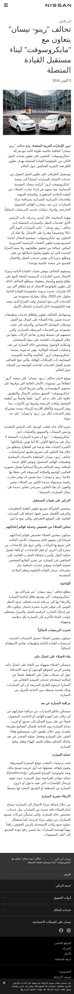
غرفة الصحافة (63, 959)
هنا (22, 989)
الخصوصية (65, 971)
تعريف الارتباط (62, 976)
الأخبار (67, 953)
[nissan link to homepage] (58, 5)
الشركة (67, 948)
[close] (4, 983)
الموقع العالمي (62, 943)
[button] (6, 5)
